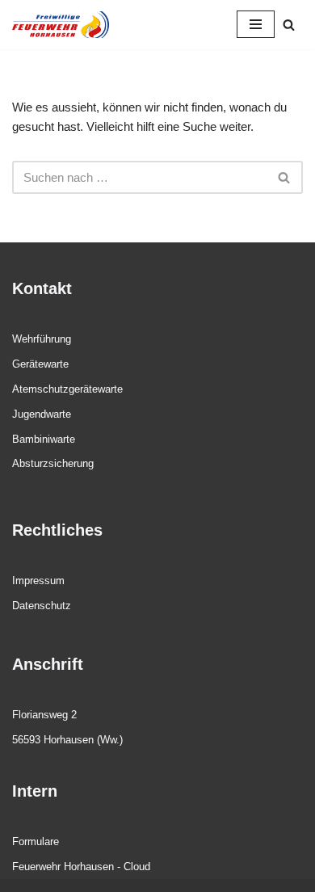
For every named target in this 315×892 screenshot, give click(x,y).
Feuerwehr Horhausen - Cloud (81, 866)
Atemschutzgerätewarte (67, 389)
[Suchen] (289, 25)
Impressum (38, 580)
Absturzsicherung (53, 463)
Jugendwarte (41, 414)
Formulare (35, 841)
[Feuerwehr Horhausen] (60, 24)
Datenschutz (41, 606)
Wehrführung (41, 339)
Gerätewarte (40, 364)
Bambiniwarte (43, 439)
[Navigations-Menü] (256, 24)
